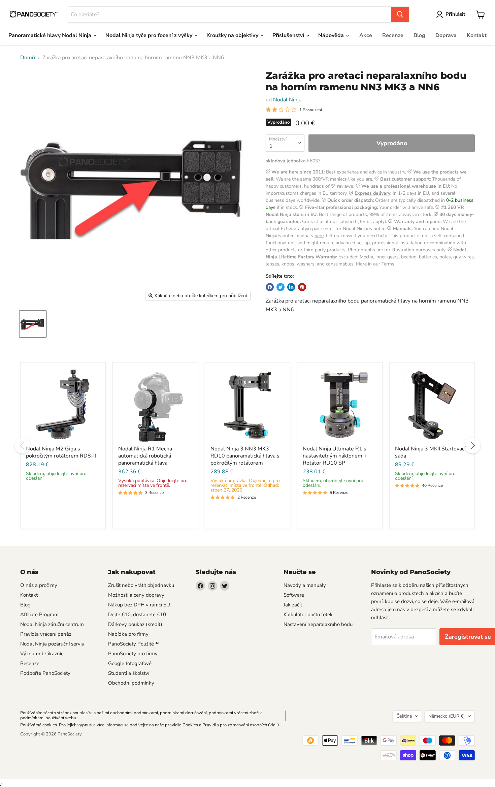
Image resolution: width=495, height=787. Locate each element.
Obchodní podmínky (131, 683)
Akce (365, 35)
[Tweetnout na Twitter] (280, 287)
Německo (446, 716)
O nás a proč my (38, 585)
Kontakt (477, 35)
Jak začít (293, 604)
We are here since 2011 (297, 172)
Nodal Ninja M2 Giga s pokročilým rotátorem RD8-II (61, 452)
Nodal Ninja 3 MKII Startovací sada (430, 452)
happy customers (284, 186)
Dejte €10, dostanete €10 (137, 614)
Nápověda (331, 35)
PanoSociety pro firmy (133, 653)
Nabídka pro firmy (128, 634)
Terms (388, 264)
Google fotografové (130, 663)
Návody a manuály (305, 585)
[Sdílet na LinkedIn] (291, 287)
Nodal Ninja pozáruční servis (52, 643)
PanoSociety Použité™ (133, 643)
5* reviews (342, 186)
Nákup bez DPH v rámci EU (139, 604)
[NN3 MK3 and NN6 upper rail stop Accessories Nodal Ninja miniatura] (33, 324)
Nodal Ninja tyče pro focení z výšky (149, 35)
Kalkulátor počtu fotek (308, 614)
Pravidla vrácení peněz (45, 634)
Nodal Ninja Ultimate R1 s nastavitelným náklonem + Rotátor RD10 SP (335, 456)
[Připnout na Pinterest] (302, 287)
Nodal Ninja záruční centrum (52, 624)
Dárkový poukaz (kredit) (135, 624)
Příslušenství (288, 35)
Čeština (404, 716)
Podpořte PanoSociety (45, 673)
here (319, 235)
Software (294, 595)
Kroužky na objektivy (233, 35)
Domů (27, 58)
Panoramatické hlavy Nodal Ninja (50, 35)
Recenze (392, 35)
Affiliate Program (39, 614)
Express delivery (372, 193)
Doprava (446, 35)
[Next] (472, 445)
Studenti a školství (128, 673)
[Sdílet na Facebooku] (270, 287)
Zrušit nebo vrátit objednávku (141, 585)
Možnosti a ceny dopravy (136, 595)
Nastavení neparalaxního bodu (318, 624)
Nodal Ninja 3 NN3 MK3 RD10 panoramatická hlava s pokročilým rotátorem (244, 456)
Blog (419, 35)
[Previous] (22, 445)
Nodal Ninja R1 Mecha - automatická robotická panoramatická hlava (147, 456)
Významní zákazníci (42, 653)
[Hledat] (400, 14)
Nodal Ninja (287, 99)
